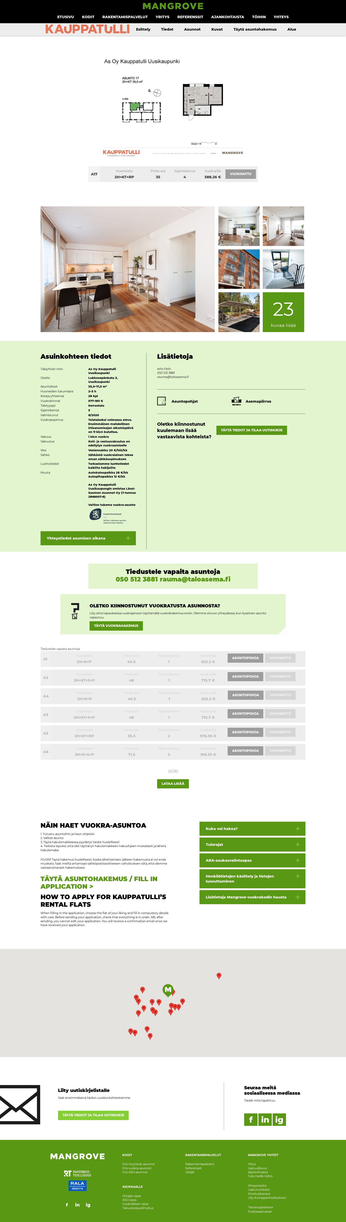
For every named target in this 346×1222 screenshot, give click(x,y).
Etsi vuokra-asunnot (137, 1168)
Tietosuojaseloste (260, 1207)
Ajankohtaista (227, 17)
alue (291, 29)
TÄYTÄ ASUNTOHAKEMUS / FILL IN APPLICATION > (99, 882)
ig (279, 1120)
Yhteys (281, 17)
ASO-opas (129, 1200)
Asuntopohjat (185, 401)
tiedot (167, 29)
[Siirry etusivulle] (173, 8)
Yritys (162, 17)
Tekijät (190, 1172)
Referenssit (190, 17)
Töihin (259, 17)
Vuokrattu (240, 174)
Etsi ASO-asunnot (135, 1172)
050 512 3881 (166, 373)
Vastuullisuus (257, 1168)
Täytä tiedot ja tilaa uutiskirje (252, 430)
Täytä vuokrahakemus (116, 626)
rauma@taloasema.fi (173, 377)
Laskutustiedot (259, 1189)
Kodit (88, 17)
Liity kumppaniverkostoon (267, 1197)
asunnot (192, 29)
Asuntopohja (245, 658)
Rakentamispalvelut (125, 17)
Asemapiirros (258, 401)
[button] (219, 976)
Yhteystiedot (257, 1185)
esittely (143, 29)
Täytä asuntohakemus (255, 29)
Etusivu (65, 17)
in (265, 1120)
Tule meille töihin (260, 1176)
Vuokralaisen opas (135, 1204)
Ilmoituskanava (259, 1193)
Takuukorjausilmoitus (138, 1208)
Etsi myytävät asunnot (138, 1164)
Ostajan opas (131, 1196)
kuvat (217, 29)
